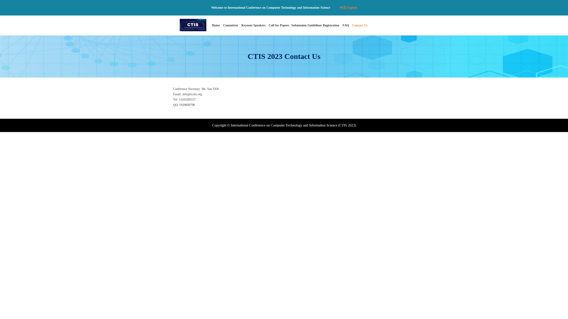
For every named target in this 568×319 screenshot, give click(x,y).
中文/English (348, 7)
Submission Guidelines (306, 25)
